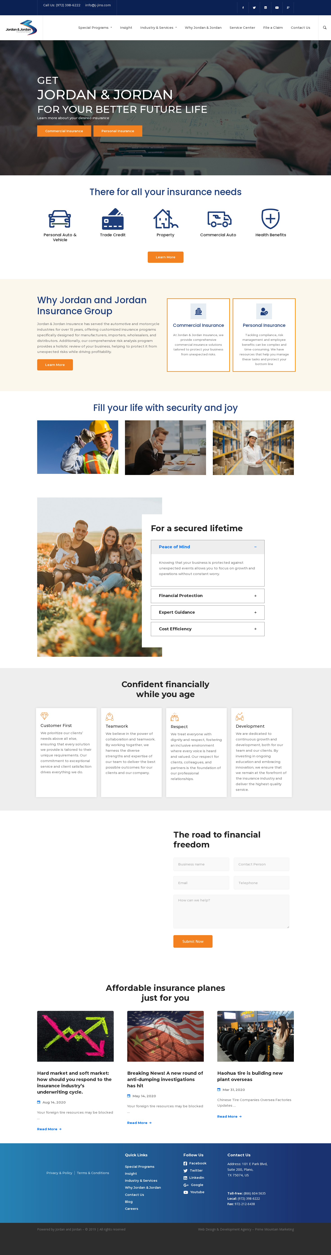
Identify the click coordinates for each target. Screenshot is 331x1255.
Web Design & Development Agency (224, 1229)
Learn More (165, 257)
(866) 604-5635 (255, 1193)
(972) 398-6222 (249, 1198)
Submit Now (193, 941)
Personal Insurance (118, 131)
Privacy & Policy (59, 1173)
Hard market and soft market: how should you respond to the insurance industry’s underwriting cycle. (74, 1082)
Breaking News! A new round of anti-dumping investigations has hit (165, 1079)
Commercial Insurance (64, 131)
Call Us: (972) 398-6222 (61, 5)
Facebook (197, 1163)
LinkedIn (196, 1178)
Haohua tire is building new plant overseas (250, 1076)
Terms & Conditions (93, 1173)
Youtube (197, 1192)
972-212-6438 (245, 1204)
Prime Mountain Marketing (274, 1229)
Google (197, 1185)
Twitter (196, 1170)
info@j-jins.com (98, 5)
